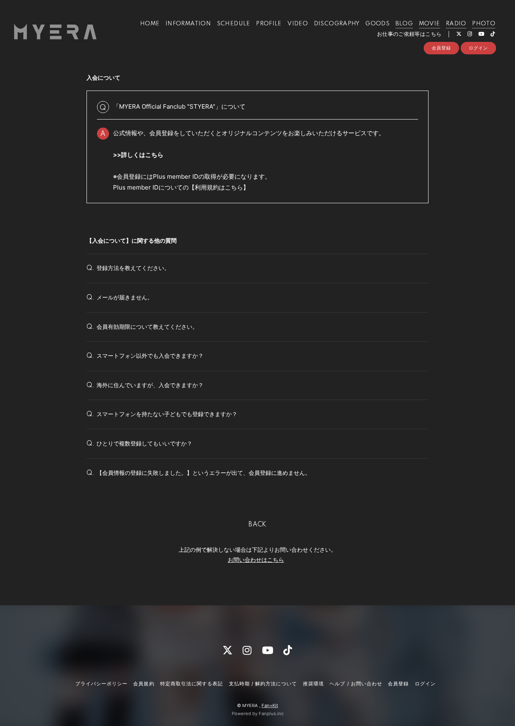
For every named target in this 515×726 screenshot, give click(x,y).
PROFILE (269, 24)
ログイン (478, 48)
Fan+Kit (270, 705)
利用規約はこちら (219, 187)
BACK (257, 525)
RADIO (456, 24)
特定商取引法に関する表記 (191, 684)
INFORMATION (188, 24)
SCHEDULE (233, 24)
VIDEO (297, 24)
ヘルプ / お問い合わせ (356, 684)
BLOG (404, 24)
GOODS (377, 24)
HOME (150, 24)
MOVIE (429, 24)
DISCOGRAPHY (337, 24)
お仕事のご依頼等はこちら (409, 34)
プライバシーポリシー (101, 684)
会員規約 (143, 684)
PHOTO (483, 24)
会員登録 (441, 48)
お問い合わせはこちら (256, 559)
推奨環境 (313, 684)
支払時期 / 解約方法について (263, 684)
